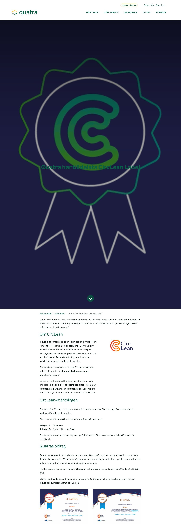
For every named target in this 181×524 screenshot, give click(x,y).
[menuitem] (92, 12)
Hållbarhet (59, 313)
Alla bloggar (45, 313)
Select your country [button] (154, 5)
